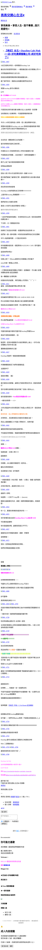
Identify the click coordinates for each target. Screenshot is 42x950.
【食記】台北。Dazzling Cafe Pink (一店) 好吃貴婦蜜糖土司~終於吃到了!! (23, 54)
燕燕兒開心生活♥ (13, 15)
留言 (17, 797)
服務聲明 (21, 923)
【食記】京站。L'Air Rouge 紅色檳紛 (21, 705)
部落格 (7, 40)
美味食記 (16, 802)
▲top (2, 808)
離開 (11, 946)
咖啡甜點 (16, 804)
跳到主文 (4, 20)
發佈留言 (4, 823)
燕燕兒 (3, 785)
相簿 (6, 37)
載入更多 (4, 812)
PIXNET (9, 921)
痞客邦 (13, 797)
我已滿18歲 (5, 946)
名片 (6, 42)
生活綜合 (17, 34)
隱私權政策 (35, 921)
